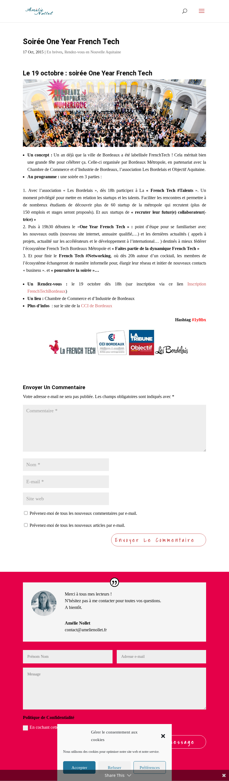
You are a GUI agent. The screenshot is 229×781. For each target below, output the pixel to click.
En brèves (54, 52)
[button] (163, 736)
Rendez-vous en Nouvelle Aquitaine (93, 52)
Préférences (150, 767)
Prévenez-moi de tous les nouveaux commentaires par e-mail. (83, 513)
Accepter (79, 767)
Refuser (114, 767)
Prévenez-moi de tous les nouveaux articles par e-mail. (77, 525)
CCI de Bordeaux (96, 305)
